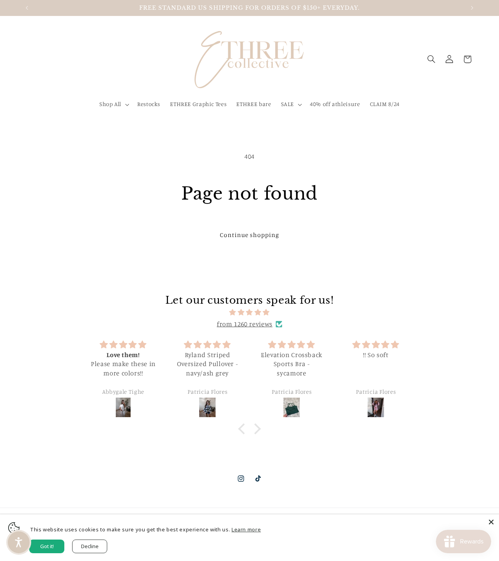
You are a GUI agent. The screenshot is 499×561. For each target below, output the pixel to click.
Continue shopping (250, 235)
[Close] (491, 522)
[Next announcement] (472, 8)
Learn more (246, 529)
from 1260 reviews (245, 324)
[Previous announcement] (26, 8)
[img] (249, 313)
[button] (113, 104)
